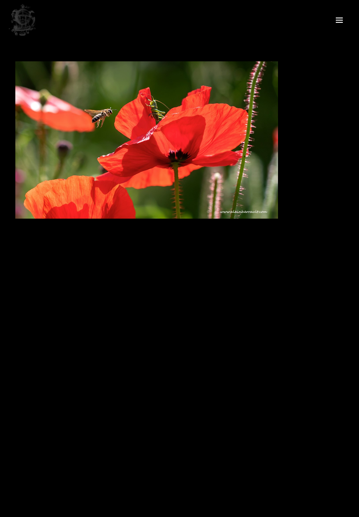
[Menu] (339, 19)
